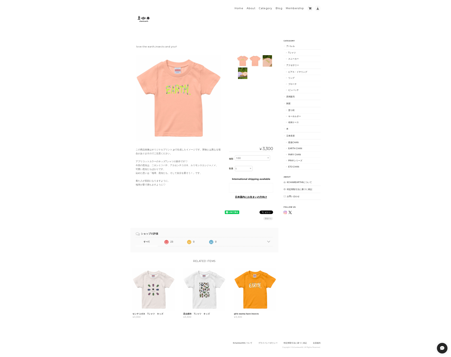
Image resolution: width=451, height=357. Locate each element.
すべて (147, 241)
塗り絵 (291, 110)
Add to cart (251, 187)
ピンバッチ (293, 90)
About (251, 8)
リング (291, 78)
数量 (231, 168)
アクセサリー (292, 65)
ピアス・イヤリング (297, 72)
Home (238, 8)
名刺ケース (293, 122)
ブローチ (292, 84)
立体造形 (290, 136)
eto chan (293, 167)
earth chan (295, 148)
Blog (279, 8)
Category (265, 8)
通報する (268, 218)
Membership (295, 8)
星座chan (293, 142)
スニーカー (293, 59)
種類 (231, 159)
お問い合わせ (293, 196)
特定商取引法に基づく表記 (299, 189)
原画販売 (290, 96)
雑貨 (288, 103)
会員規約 (317, 343)
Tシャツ (292, 52)
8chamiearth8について (299, 182)
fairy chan (294, 154)
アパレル (290, 46)
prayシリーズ (295, 160)
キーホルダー (294, 116)
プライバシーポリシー (268, 343)
